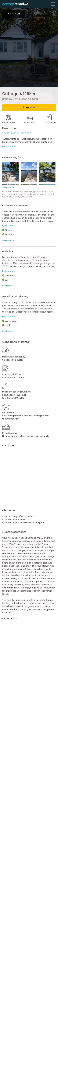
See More (7, 187)
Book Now (29, 107)
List (18, 13)
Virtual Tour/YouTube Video (16, 132)
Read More (7, 146)
